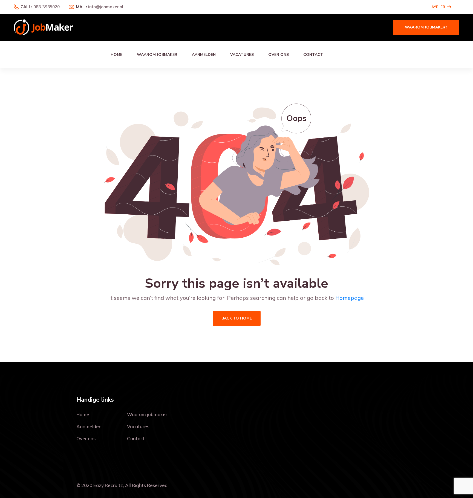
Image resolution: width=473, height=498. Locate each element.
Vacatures (242, 54)
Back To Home (236, 318)
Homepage (349, 297)
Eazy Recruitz (108, 485)
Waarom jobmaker (157, 54)
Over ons (278, 54)
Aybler (438, 7)
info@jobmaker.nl (105, 6)
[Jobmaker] (43, 27)
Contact (313, 54)
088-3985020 (46, 6)
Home (116, 54)
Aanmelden (204, 54)
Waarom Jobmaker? (426, 27)
